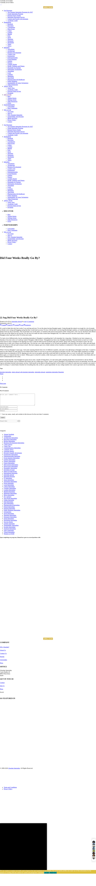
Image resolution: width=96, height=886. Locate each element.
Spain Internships (9, 518)
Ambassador (7, 436)
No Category (7, 497)
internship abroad (17, 321)
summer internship (9, 523)
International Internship (10, 473)
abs (25, 321)
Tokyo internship (9, 530)
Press (1, 663)
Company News (8, 449)
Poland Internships (9, 507)
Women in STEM (9, 534)
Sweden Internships (9, 527)
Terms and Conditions (10, 787)
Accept (47, 872)
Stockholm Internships (10, 520)
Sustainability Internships (11, 525)
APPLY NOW (48, 7)
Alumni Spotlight (9, 434)
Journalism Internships (10, 481)
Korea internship (9, 483)
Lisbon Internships (9, 486)
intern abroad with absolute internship (23, 372)
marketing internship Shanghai (55, 372)
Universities (3, 660)
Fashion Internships (9, 459)
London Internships (9, 490)
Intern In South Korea (10, 471)
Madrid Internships (9, 491)
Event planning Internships (12, 458)
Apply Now (16, 882)
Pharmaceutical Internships (12, 505)
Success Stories (8, 522)
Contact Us (3, 653)
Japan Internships (9, 480)
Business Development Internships (14, 443)
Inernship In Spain (9, 470)
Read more (53, 872)
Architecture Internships (11, 438)
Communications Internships (12, 448)
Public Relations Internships (12, 510)
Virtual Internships (9, 532)
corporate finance (9, 451)
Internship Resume (9, 476)
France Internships (9, 463)
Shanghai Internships (10, 515)
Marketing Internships (10, 493)
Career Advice (8, 444)
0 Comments (30, 321)
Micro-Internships (9, 495)
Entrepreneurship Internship (12, 456)
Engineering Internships (11, 454)
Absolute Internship (14, 768)
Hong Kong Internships (11, 466)
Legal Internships (9, 485)
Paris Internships (9, 503)
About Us (3, 650)
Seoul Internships (9, 513)
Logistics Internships (10, 488)
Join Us (2, 686)
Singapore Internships (10, 517)
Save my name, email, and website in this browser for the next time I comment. (25, 414)
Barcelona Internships (10, 439)
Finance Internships (9, 461)
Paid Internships (8, 502)
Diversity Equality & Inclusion (13, 453)
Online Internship (9, 500)
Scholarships (7, 512)
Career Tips (7, 446)
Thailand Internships (10, 529)
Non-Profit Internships (10, 498)
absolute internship (5, 372)
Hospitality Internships (10, 468)
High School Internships (11, 465)
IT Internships (8, 478)
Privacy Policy (8, 789)
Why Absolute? (4, 647)
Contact (2, 682)
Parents (2, 656)
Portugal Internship (9, 508)
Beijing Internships (9, 441)
